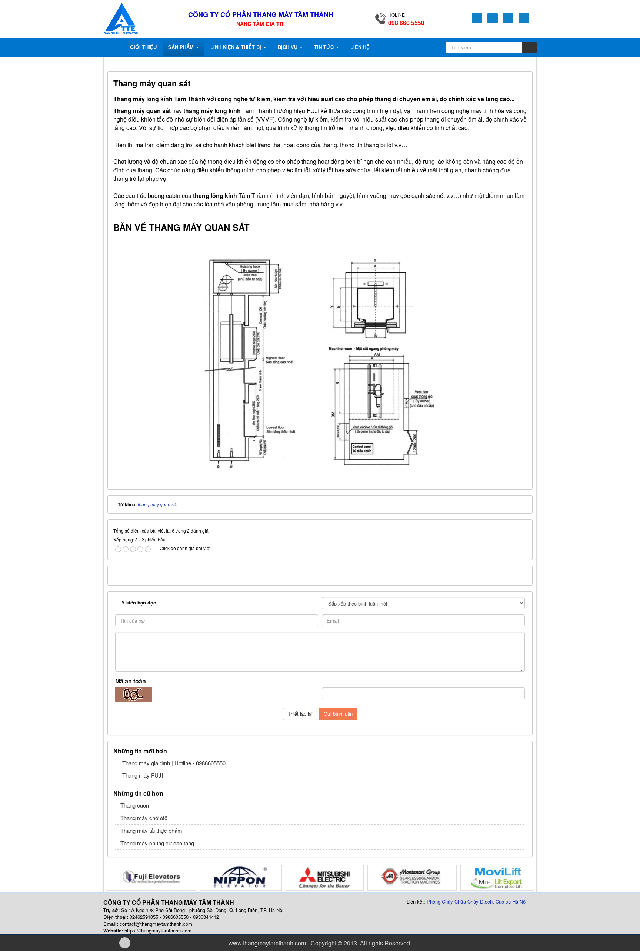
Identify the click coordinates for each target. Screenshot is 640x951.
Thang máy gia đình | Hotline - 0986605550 (174, 763)
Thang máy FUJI (142, 775)
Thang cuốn (134, 805)
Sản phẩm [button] (181, 46)
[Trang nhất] (115, 47)
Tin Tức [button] (324, 46)
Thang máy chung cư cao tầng (157, 843)
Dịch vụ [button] (288, 46)
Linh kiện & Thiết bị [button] (236, 46)
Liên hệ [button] (360, 46)
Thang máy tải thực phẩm (151, 830)
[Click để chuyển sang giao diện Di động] (124, 942)
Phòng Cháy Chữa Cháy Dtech (460, 901)
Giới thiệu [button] (143, 46)
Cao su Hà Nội (511, 901)
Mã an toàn (130, 681)
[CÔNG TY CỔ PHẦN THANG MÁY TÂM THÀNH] (121, 17)
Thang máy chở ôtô (143, 818)
